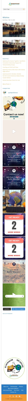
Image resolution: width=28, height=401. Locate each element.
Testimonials (13, 386)
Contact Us (13, 392)
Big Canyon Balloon (13, 388)
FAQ (22, 390)
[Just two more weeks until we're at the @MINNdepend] (14, 224)
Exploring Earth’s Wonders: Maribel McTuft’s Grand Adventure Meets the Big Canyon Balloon (13, 75)
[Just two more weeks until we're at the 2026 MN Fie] (14, 248)
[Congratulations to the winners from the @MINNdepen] (14, 154)
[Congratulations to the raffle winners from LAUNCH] (14, 271)
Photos (21, 386)
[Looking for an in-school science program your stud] (14, 294)
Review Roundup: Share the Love (11, 80)
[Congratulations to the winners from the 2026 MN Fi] (14, 178)
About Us (5, 386)
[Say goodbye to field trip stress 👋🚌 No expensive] (14, 131)
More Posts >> (7, 84)
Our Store (16, 390)
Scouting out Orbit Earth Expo (10, 67)
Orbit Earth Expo (7, 390)
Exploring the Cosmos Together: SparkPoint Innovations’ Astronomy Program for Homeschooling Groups (14, 63)
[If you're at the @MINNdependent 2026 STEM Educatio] (14, 201)
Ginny (5, 20)
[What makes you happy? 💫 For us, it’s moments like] (14, 108)
